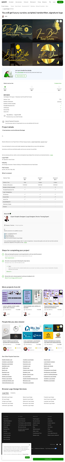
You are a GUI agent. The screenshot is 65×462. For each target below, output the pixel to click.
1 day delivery (8, 309)
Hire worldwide (7, 437)
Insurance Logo (27, 364)
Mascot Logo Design (27, 397)
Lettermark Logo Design (7, 405)
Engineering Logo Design (50, 376)
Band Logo (4, 370)
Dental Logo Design (7, 376)
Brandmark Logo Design (7, 403)
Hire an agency (7, 425)
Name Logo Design (48, 366)
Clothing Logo (47, 364)
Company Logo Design (7, 361)
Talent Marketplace (8, 420)
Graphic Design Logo (7, 359)
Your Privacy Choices (51, 448)
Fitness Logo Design (7, 378)
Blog (34, 427)
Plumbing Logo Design (49, 380)
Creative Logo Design (28, 359)
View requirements (9, 258)
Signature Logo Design (28, 399)
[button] (32, 101)
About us (49, 418)
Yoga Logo (46, 368)
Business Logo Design (7, 364)
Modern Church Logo (28, 374)
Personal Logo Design (28, 382)
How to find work (21, 418)
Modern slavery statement (53, 435)
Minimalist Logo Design (7, 397)
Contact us (50, 431)
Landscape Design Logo (8, 380)
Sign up (60, 2)
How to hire (6, 418)
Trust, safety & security (52, 433)
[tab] (5, 393)
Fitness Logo (26, 368)
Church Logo (47, 359)
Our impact (50, 427)
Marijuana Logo (26, 380)
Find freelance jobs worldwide (24, 422)
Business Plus (6, 429)
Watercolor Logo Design (28, 401)
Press (49, 429)
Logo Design (20, 72)
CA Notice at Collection (39, 448)
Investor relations (51, 422)
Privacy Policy (25, 454)
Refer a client (36, 431)
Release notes (36, 435)
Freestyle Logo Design (49, 397)
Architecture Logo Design (50, 372)
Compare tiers (57, 83)
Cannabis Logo (5, 374)
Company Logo (26, 366)
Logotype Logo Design (49, 401)
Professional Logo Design (50, 370)
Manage (27, 457)
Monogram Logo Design (28, 403)
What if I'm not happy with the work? (13, 278)
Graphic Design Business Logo (30, 378)
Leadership (50, 420)
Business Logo (5, 372)
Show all (9, 271)
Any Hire (5, 431)
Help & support (36, 418)
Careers (49, 425)
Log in (54, 2)
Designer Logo (26, 372)
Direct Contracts (7, 435)
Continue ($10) (48, 459)
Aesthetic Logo (5, 366)
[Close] (29, 445)
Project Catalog (5, 6)
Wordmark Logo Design (49, 403)
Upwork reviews (36, 422)
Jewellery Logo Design (49, 378)
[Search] (50, 2)
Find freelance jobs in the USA (24, 425)
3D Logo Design (5, 399)
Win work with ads (22, 427)
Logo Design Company (49, 361)
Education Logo (27, 361)
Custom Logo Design (28, 370)
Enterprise (6, 427)
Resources (35, 425)
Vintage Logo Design (6, 401)
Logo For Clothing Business (50, 374)
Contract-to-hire (7, 433)
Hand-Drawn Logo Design (50, 399)
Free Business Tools (37, 433)
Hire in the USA (7, 439)
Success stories (36, 420)
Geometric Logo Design (28, 405)
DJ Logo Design (27, 376)
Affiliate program (36, 429)
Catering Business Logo (8, 382)
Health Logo (5, 368)
